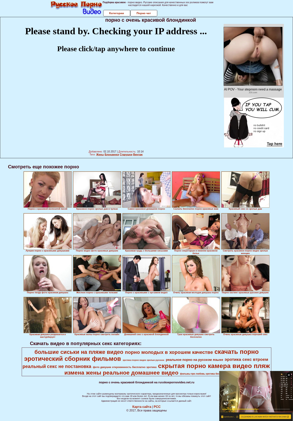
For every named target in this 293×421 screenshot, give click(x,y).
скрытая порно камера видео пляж (214, 365)
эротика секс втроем (246, 359)
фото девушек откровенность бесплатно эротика (124, 367)
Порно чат (144, 13)
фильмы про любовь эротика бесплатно (204, 373)
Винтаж (138, 154)
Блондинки (112, 154)
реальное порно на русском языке (194, 360)
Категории (116, 13)
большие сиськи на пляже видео (78, 352)
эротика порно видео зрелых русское (143, 360)
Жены (100, 154)
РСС (157, 406)
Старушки (126, 154)
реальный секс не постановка (57, 366)
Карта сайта (141, 406)
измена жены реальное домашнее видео (121, 373)
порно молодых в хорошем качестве (169, 352)
